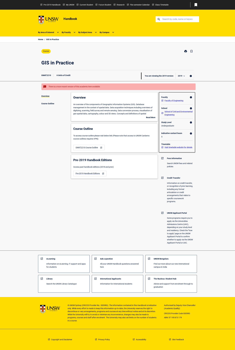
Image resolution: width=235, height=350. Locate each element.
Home (40, 39)
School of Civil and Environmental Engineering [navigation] (179, 113)
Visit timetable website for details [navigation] (178, 147)
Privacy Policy (104, 339)
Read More (150, 117)
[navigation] (89, 147)
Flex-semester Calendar (140, 5)
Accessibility (141, 339)
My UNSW (70, 5)
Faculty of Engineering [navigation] (174, 100)
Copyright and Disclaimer (61, 339)
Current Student (86, 5)
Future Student (105, 5)
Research (121, 5)
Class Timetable (161, 5)
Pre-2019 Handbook (52, 5)
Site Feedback (178, 339)
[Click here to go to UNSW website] (48, 20)
